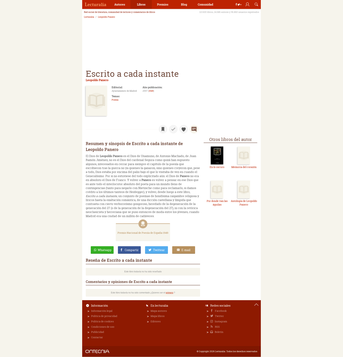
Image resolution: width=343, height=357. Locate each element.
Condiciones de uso (102, 326)
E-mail (186, 250)
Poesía (115, 99)
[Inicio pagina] (256, 304)
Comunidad (205, 4)
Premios (162, 4)
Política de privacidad (104, 316)
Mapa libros (158, 316)
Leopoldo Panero (106, 17)
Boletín (218, 332)
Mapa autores (159, 311)
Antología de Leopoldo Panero (244, 202)
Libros (141, 4)
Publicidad (97, 332)
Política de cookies (102, 321)
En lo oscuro (217, 167)
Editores (156, 321)
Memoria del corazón (244, 167)
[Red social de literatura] (95, 4)
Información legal (101, 311)
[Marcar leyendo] (163, 129)
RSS (217, 326)
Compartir (132, 250)
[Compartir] (238, 4)
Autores (119, 4)
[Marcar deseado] (183, 129)
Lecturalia (89, 17)
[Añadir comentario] (194, 129)
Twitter (219, 316)
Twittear (159, 250)
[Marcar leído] (173, 129)
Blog (184, 4)
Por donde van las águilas (217, 202)
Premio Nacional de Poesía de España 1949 (143, 232)
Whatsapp (104, 250)
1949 (151, 90)
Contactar (97, 337)
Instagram (220, 321)
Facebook (220, 311)
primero (169, 292)
